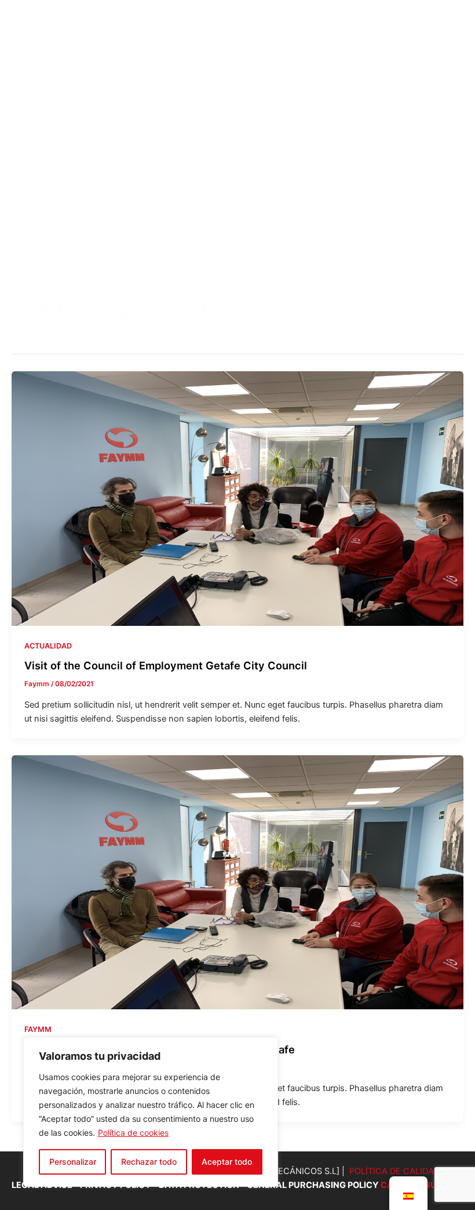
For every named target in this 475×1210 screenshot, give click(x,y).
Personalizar (72, 1161)
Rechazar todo (149, 1161)
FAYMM (38, 1029)
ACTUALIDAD (48, 646)
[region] (150, 1112)
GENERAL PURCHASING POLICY (314, 1185)
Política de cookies (133, 1132)
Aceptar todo (227, 1161)
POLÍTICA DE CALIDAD (394, 1171)
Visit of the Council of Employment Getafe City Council (165, 665)
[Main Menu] (445, 129)
